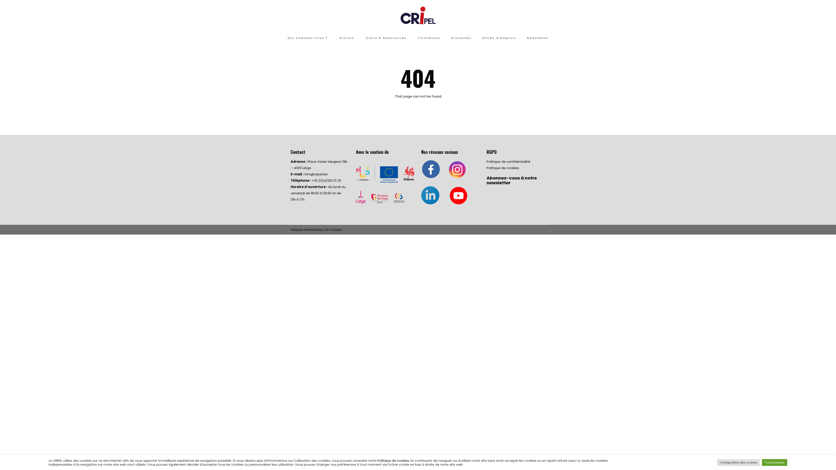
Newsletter (538, 38)
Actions (346, 38)
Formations (429, 38)
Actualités (461, 38)
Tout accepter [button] (775, 462)
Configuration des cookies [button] (738, 462)
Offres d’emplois (499, 38)
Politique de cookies (503, 168)
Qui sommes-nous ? (308, 38)
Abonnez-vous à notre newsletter (512, 180)
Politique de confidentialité (508, 161)
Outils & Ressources (386, 38)
